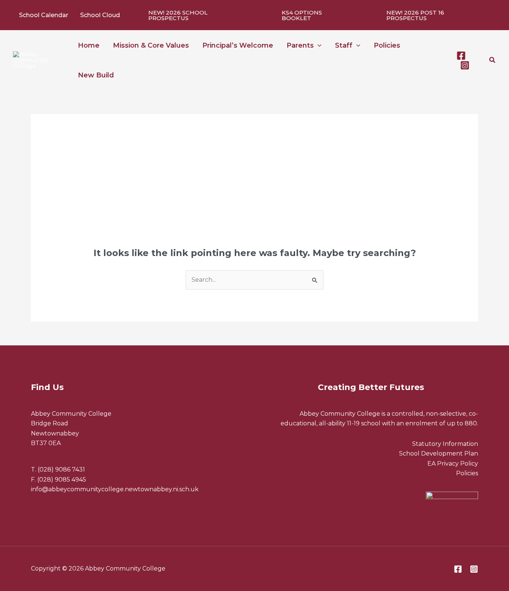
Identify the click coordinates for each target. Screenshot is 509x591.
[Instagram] (465, 65)
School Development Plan (438, 453)
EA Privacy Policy (452, 463)
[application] (318, 45)
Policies (467, 473)
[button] (196, 15)
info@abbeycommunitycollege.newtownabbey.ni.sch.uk (115, 489)
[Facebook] (461, 55)
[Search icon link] (492, 61)
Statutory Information (445, 443)
